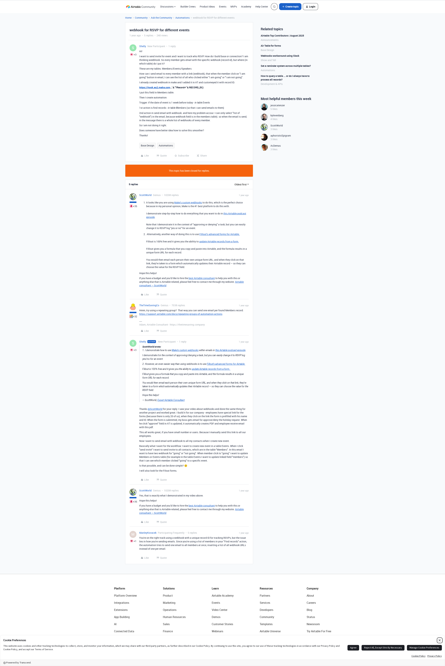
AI (115, 624)
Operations (169, 610)
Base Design (147, 145)
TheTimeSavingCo (149, 305)
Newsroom (313, 624)
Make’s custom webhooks (188, 202)
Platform (119, 588)
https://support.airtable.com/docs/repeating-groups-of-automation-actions (180, 314)
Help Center (261, 6)
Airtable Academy (223, 595)
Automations (182, 17)
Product (168, 595)
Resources (266, 588)
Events (222, 6)
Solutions (169, 588)
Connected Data (124, 631)
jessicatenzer (277, 105)
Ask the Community (161, 17)
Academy (246, 6)
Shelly (142, 46)
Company (312, 588)
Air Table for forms (271, 45)
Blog (309, 610)
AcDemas (275, 145)
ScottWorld (145, 195)
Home (128, 17)
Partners (265, 595)
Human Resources (174, 617)
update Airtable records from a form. (219, 241)
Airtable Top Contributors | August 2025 (282, 35)
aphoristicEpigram (280, 135)
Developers (266, 610)
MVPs (233, 6)
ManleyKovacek (147, 532)
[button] (290, 6)
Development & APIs (272, 84)
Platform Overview (125, 595)
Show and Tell (268, 60)
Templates (266, 624)
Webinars (217, 631)
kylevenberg (277, 115)
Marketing (169, 603)
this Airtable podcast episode (230, 350)
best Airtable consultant (202, 278)
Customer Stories (222, 624)
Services (265, 603)
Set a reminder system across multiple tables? (286, 65)
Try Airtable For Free (319, 631)
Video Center (219, 610)
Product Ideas (207, 6)
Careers (311, 603)
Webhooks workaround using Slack (280, 55)
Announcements (269, 40)
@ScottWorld (155, 409)
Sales (166, 624)
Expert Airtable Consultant (171, 400)
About (310, 595)
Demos (216, 617)
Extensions (121, 610)
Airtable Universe (270, 631)
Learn (215, 588)
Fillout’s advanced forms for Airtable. (219, 234)
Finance (168, 631)
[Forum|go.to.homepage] (140, 6)
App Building (122, 617)
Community (141, 17)
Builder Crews (188, 6)
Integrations (121, 603)
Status (311, 617)
